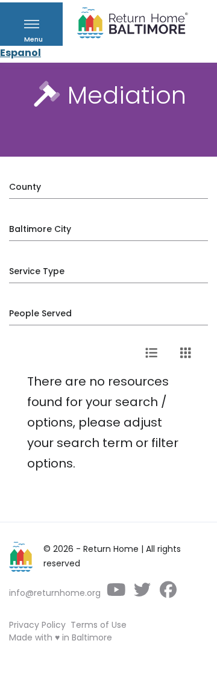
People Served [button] (40, 313)
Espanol (20, 53)
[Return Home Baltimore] (127, 25)
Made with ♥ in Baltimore (60, 637)
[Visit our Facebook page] (167, 593)
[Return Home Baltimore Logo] (21, 557)
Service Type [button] (36, 271)
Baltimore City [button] (40, 229)
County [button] (25, 187)
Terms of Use (99, 625)
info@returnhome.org (55, 593)
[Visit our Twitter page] (142, 593)
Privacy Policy (37, 625)
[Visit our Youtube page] (116, 593)
